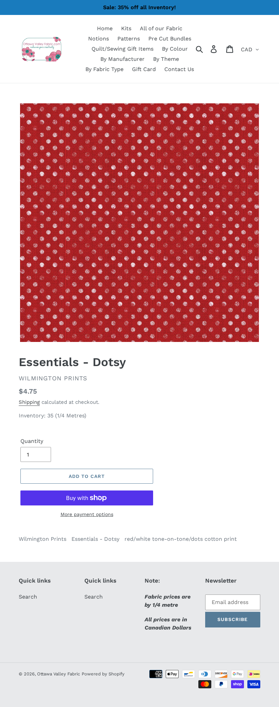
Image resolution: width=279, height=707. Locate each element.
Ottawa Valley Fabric (58, 673)
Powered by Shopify (103, 673)
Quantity (31, 441)
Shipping (29, 402)
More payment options (87, 514)
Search (28, 596)
